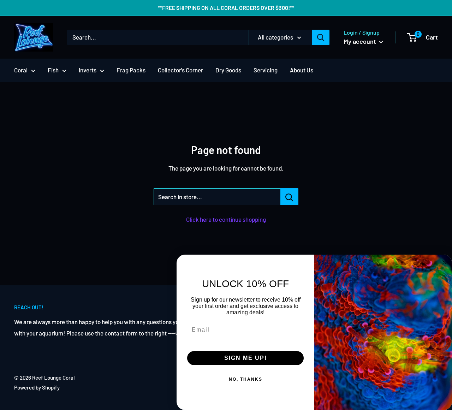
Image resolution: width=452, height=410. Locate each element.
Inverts (87, 69)
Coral (21, 69)
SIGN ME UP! (245, 358)
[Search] (320, 37)
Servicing (266, 69)
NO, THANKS (245, 379)
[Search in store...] (289, 196)
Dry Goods (228, 69)
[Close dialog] (444, 262)
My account (360, 41)
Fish (53, 69)
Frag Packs (131, 69)
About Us (301, 69)
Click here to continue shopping (226, 219)
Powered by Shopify (37, 387)
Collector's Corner (180, 69)
